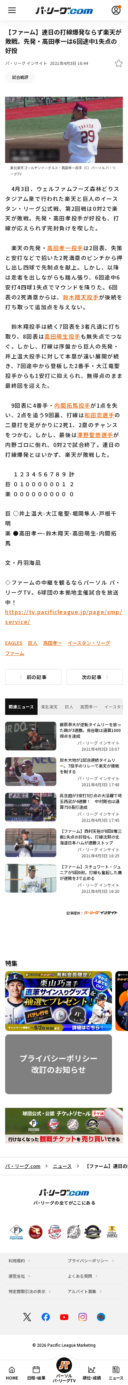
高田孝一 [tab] (88, 706)
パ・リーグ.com (22, 1166)
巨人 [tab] (69, 706)
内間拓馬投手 (72, 405)
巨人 (33, 642)
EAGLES (14, 642)
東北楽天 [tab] (49, 706)
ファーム (14, 653)
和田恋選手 (99, 415)
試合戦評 (20, 77)
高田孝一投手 (65, 248)
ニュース (62, 1166)
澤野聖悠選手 (95, 435)
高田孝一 (52, 642)
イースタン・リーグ (89, 642)
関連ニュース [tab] (21, 706)
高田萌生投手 (62, 336)
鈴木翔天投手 (81, 297)
